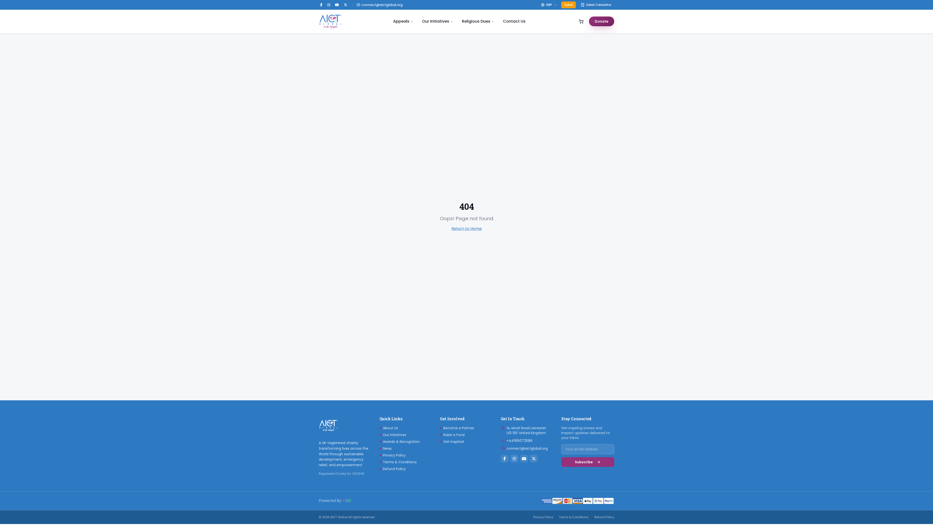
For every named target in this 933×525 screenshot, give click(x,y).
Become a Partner (458, 428)
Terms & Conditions (400, 462)
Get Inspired (453, 441)
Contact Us (514, 21)
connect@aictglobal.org (527, 448)
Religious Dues (476, 21)
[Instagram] (329, 5)
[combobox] (549, 5)
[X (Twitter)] (345, 5)
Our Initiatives (435, 21)
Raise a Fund (454, 434)
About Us (390, 428)
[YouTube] (337, 5)
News (387, 448)
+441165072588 (519, 440)
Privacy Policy (394, 455)
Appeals (401, 21)
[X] (534, 459)
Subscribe (584, 462)
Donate (601, 21)
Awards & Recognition (401, 441)
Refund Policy (394, 468)
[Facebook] (321, 5)
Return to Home (466, 228)
